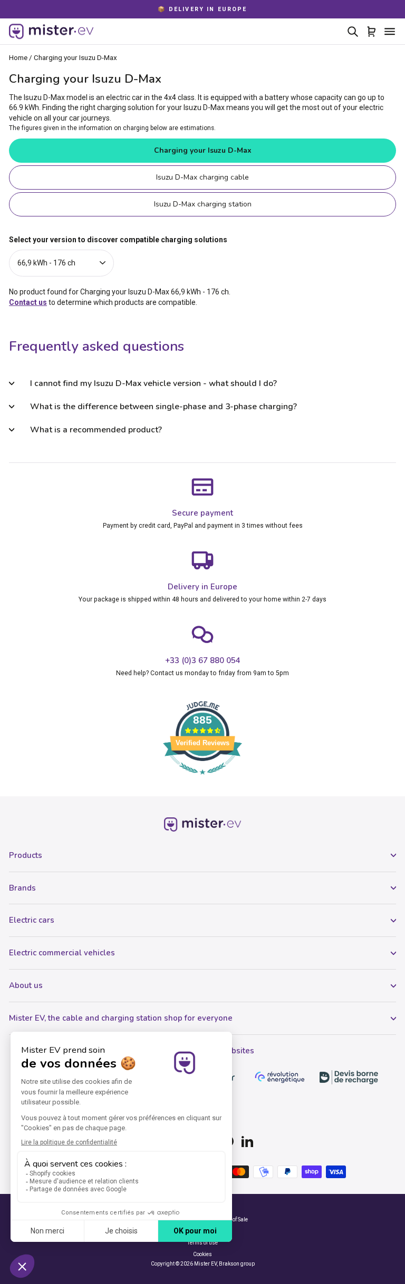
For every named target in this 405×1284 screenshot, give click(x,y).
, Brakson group (236, 1264)
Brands (22, 888)
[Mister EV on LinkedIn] (247, 1141)
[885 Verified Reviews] (202, 780)
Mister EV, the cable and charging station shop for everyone (121, 1018)
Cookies (202, 1254)
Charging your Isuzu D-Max (203, 150)
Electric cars (31, 920)
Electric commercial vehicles (62, 952)
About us (26, 985)
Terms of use (202, 1243)
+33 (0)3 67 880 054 (202, 660)
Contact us (28, 302)
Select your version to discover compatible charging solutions (118, 239)
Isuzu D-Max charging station (203, 204)
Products (25, 855)
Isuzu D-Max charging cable (202, 177)
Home (18, 57)
